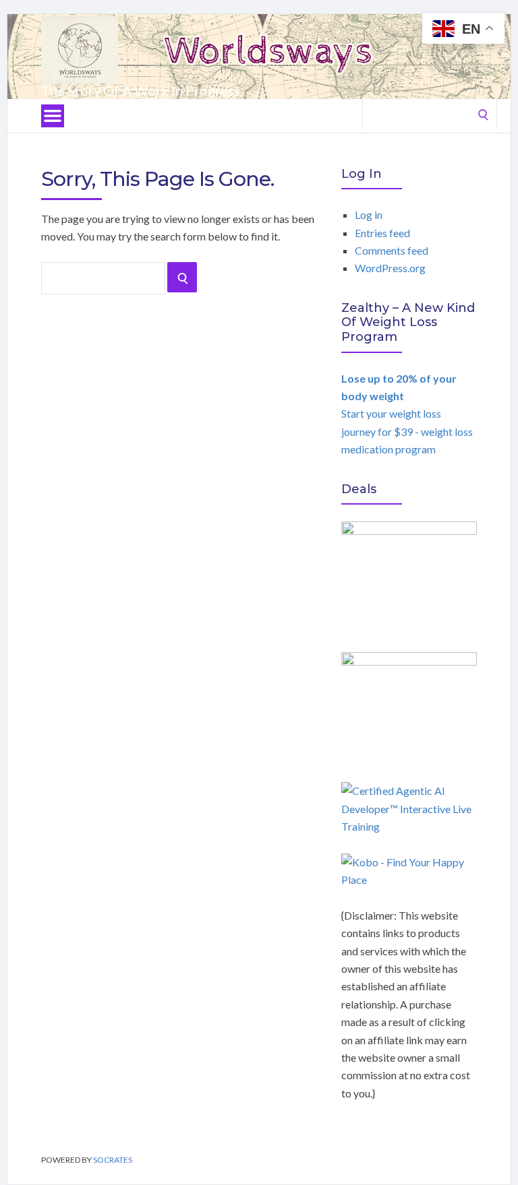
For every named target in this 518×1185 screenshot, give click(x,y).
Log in (368, 214)
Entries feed (382, 232)
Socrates (112, 1160)
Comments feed (391, 250)
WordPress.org (390, 267)
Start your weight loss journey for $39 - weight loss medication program (407, 414)
